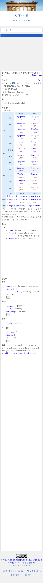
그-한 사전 (26, 21)
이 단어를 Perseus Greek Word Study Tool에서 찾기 (21, 353)
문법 (28, 571)
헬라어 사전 (21, 15)
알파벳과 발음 (19, 571)
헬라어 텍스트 (15, 575)
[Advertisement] (21, 53)
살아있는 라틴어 (27, 575)
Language (38, 75)
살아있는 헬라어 (7, 571)
